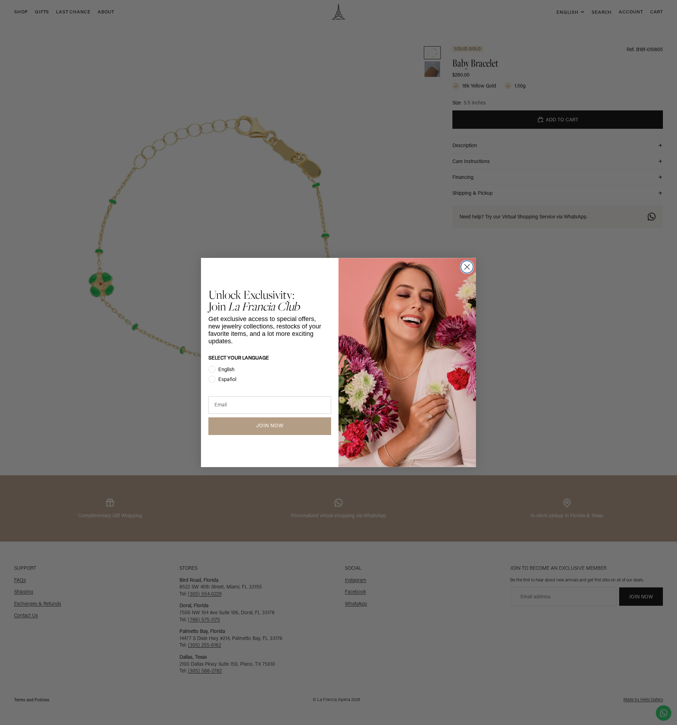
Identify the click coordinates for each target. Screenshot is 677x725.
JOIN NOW (269, 426)
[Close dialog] (467, 267)
